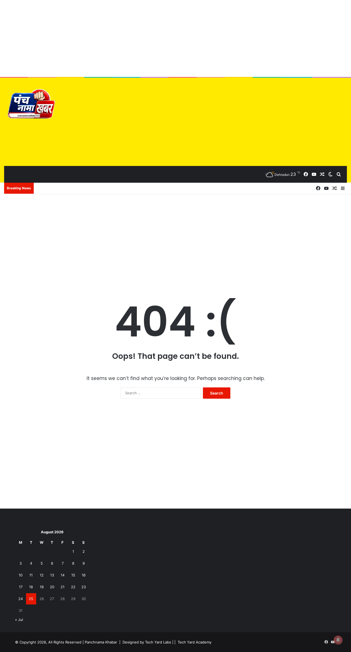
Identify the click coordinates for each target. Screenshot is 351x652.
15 (73, 575)
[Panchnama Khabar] (30, 105)
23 (83, 587)
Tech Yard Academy (194, 642)
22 (73, 587)
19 (42, 587)
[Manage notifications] (338, 640)
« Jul (19, 619)
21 (62, 587)
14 (62, 575)
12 (42, 575)
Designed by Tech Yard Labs (147, 642)
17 (20, 587)
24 (20, 598)
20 (52, 587)
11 (31, 575)
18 (31, 587)
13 (52, 575)
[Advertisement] (175, 38)
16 (84, 575)
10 (20, 575)
